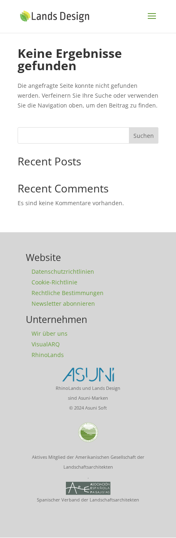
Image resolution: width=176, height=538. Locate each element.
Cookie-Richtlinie (54, 282)
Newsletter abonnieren (63, 303)
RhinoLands (48, 355)
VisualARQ (46, 344)
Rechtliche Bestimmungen (68, 293)
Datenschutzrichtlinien (63, 271)
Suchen (143, 136)
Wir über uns (50, 333)
